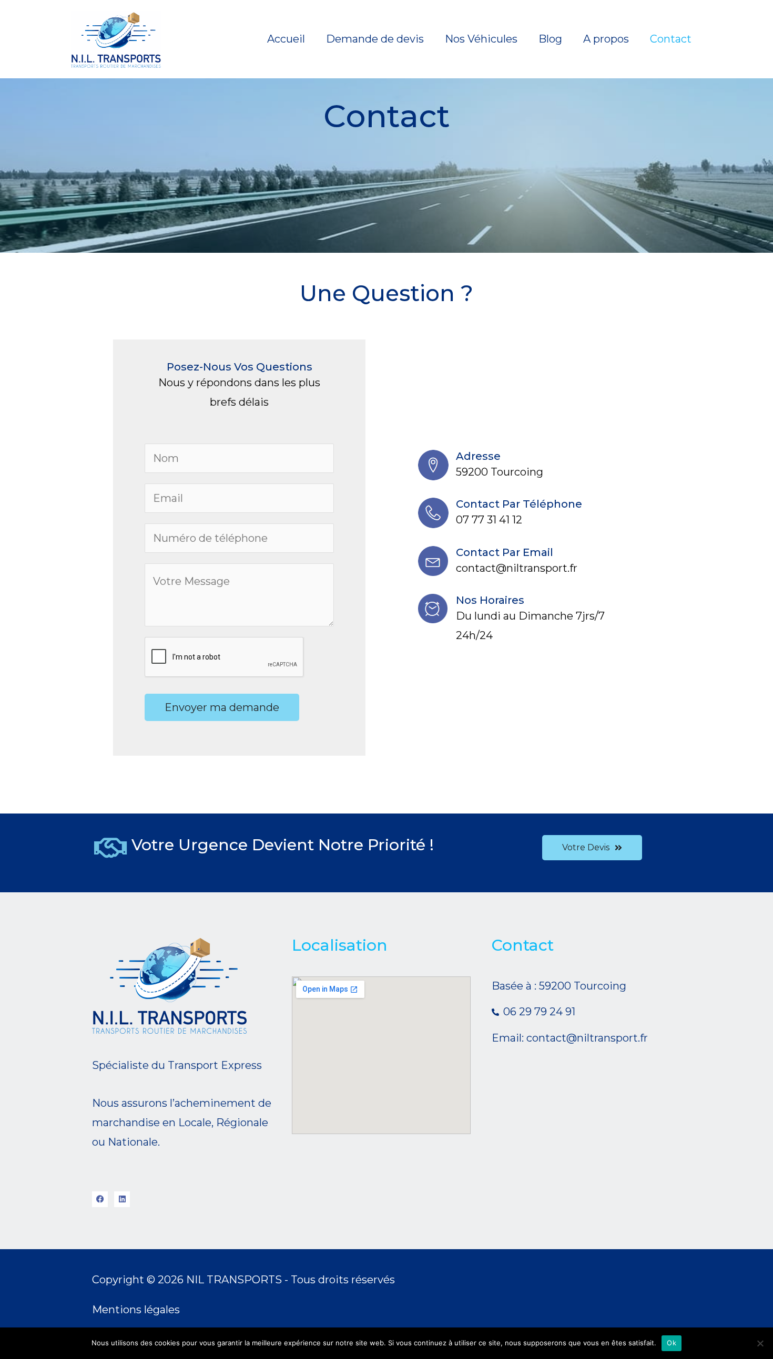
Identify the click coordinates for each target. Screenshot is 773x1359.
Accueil (286, 39)
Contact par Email (504, 552)
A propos (606, 39)
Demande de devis (375, 39)
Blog (550, 39)
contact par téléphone (519, 504)
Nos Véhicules (481, 39)
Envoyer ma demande (222, 707)
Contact (670, 39)
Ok (671, 1343)
